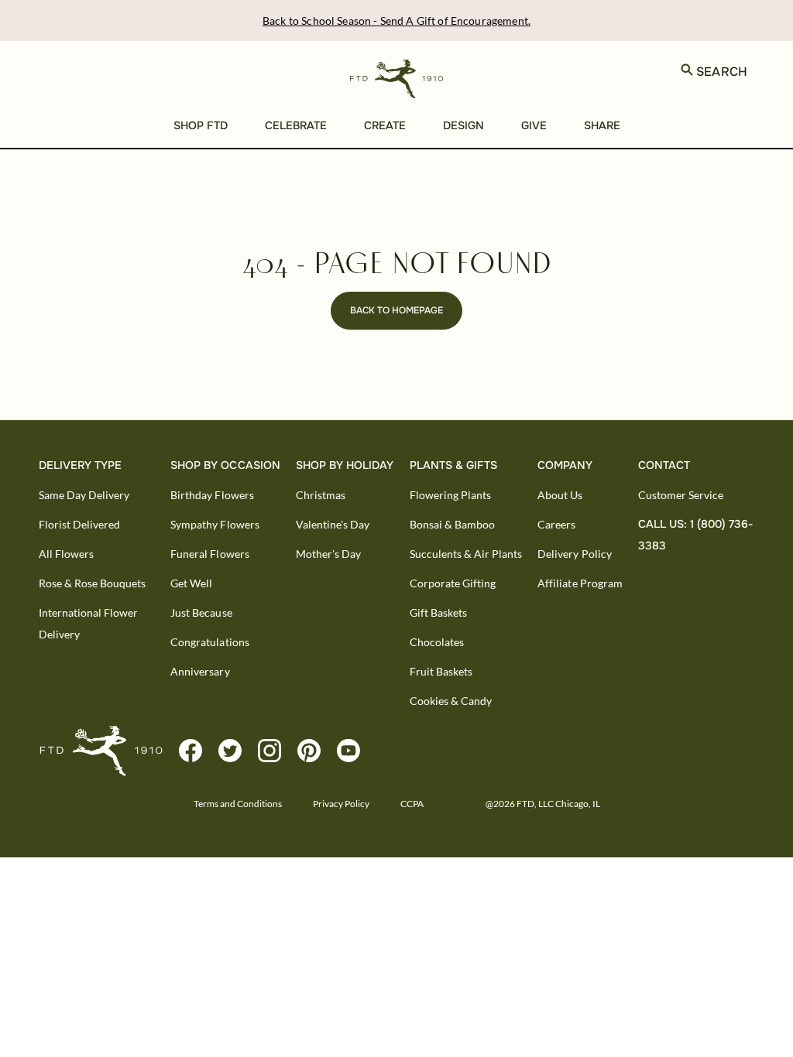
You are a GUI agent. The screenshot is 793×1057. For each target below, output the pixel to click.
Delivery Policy (574, 553)
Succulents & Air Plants (466, 553)
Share (602, 125)
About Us (559, 494)
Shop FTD (200, 125)
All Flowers (66, 553)
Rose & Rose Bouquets (92, 583)
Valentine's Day (332, 524)
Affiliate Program (579, 583)
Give (534, 125)
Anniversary (199, 671)
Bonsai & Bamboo (452, 524)
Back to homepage (396, 310)
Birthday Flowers (211, 494)
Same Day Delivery (84, 494)
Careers (556, 524)
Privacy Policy (341, 803)
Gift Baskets (438, 612)
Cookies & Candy (451, 700)
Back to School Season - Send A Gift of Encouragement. (396, 20)
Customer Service (680, 494)
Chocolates (437, 641)
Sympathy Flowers (214, 524)
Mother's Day (328, 553)
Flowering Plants (450, 494)
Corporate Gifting (453, 583)
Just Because (201, 612)
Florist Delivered (79, 524)
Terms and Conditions (238, 803)
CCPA (412, 803)
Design (463, 125)
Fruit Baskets (441, 671)
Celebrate (296, 125)
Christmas (320, 494)
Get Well (191, 583)
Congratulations (209, 641)
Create (385, 125)
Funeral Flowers (209, 553)
